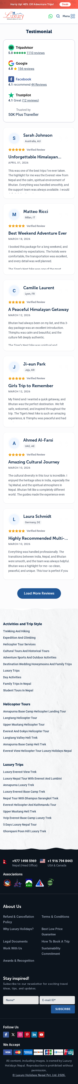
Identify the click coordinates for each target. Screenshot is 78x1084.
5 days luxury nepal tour (20, 824)
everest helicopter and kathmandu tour (29, 804)
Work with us (12, 948)
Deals (65, 4)
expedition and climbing (19, 637)
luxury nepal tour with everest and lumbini (32, 778)
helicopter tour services (19, 644)
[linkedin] (34, 1035)
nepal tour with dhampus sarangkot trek (30, 798)
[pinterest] (27, 1035)
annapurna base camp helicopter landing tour (34, 711)
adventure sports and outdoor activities (29, 657)
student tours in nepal (18, 690)
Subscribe (63, 1009)
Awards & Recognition (18, 961)
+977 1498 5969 (24, 861)
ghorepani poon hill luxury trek (24, 831)
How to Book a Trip (55, 941)
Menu (66, 16)
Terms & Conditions (55, 917)
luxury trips (11, 670)
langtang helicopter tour (20, 718)
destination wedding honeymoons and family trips (37, 664)
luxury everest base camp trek (24, 791)
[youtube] (41, 1035)
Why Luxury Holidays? (18, 929)
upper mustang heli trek (19, 811)
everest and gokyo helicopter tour (26, 731)
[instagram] (20, 1035)
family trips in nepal (17, 683)
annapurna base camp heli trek (24, 744)
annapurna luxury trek (18, 785)
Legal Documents (15, 941)
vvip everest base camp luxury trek (27, 818)
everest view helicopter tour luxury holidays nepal (37, 750)
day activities (12, 677)
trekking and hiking (16, 631)
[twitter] (13, 1035)
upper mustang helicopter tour (24, 724)
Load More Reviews (39, 593)
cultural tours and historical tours (26, 651)
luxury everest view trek (19, 772)
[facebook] (6, 1035)
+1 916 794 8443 (60, 861)
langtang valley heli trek (20, 737)
